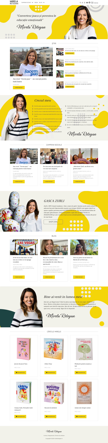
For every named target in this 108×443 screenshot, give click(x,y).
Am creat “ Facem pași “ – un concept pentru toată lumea (31, 68)
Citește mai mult (19, 87)
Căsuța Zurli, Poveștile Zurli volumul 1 (24, 400)
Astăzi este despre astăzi (84, 400)
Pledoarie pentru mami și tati (84, 356)
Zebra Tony (54, 356)
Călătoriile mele (69, 48)
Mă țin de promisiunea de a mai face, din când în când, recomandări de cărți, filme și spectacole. (76, 63)
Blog (41, 2)
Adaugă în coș (21, 372)
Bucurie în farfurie (54, 400)
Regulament (51, 435)
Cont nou (96, 2)
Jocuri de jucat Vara (24, 356)
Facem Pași (16, 84)
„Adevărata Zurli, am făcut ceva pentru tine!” (84, 167)
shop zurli (53, 222)
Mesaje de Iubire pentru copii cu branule (76, 82)
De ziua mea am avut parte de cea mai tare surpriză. (76, 85)
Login (92, 2)
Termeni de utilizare (59, 435)
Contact (46, 435)
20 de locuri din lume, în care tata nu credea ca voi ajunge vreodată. (76, 51)
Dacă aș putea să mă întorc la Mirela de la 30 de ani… (76, 74)
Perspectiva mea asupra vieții (73, 60)
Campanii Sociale (26, 2)
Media (36, 2)
